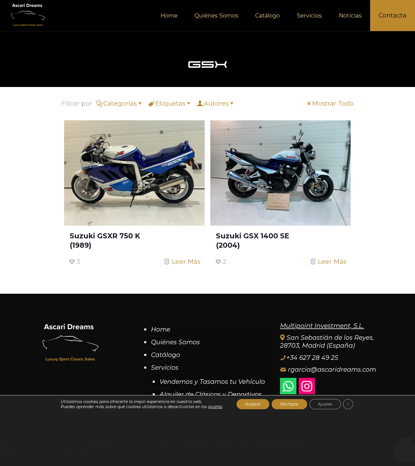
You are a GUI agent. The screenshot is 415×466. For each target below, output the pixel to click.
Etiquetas (170, 103)
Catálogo (165, 355)
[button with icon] (288, 386)
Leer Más (186, 261)
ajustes (215, 406)
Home (160, 329)
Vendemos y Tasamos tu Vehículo (212, 382)
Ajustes (325, 404)
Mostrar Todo (333, 103)
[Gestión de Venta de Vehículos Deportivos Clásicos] (27, 15)
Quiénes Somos (175, 342)
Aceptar (253, 404)
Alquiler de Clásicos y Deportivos (211, 394)
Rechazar (289, 404)
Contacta (393, 15)
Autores (216, 103)
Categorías (120, 103)
